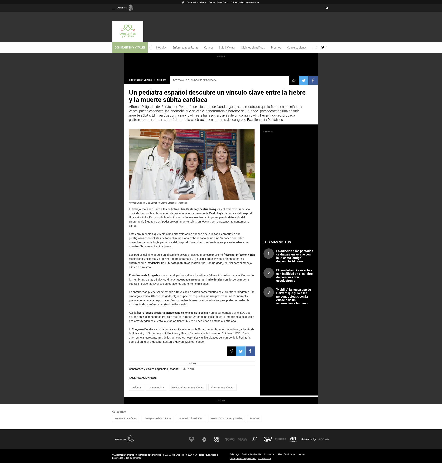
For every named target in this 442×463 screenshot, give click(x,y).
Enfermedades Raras (185, 47)
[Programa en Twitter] (322, 47)
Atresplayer (308, 439)
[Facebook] (313, 80)
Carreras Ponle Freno (196, 2)
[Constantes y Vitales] (127, 31)
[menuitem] (161, 47)
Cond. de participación (294, 454)
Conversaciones (297, 47)
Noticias (161, 47)
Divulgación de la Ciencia (157, 418)
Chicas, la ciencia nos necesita (245, 2)
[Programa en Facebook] (326, 47)
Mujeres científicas (253, 47)
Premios (276, 47)
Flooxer (324, 439)
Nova (229, 439)
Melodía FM (293, 439)
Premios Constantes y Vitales (226, 418)
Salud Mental (227, 47)
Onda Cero (268, 439)
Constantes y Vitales (140, 80)
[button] (150, 47)
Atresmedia (124, 439)
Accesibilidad (264, 458)
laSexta (204, 439)
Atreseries (255, 439)
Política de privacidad (252, 454)
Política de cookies (273, 454)
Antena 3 (191, 439)
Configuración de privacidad (243, 458)
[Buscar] (327, 8)
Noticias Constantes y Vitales (188, 387)
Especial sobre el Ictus (191, 418)
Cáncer (208, 47)
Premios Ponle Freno (218, 2)
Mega (242, 439)
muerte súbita (156, 387)
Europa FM (280, 439)
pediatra (136, 387)
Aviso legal (235, 454)
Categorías (119, 411)
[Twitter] (303, 80)
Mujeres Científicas (125, 418)
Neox (217, 439)
